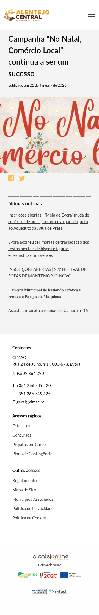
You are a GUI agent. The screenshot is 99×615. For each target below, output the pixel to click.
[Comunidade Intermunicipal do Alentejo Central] (27, 15)
